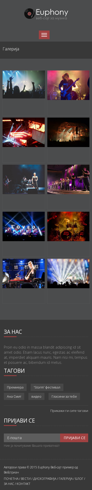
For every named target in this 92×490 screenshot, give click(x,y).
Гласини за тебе (64, 396)
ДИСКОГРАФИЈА (44, 479)
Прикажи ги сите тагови (69, 410)
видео (36, 396)
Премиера (15, 387)
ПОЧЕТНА (11, 479)
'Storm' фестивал (47, 387)
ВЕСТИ (26, 479)
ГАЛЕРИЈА (66, 479)
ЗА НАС (9, 484)
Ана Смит (14, 396)
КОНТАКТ (23, 484)
